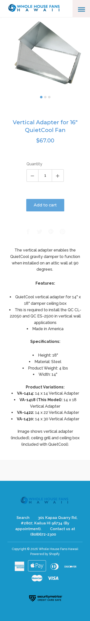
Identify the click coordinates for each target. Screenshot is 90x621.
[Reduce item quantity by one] (32, 175)
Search (23, 517)
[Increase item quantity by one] (58, 175)
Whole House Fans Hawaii (58, 549)
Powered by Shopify (45, 554)
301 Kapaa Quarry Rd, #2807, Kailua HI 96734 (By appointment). (46, 523)
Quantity (34, 164)
